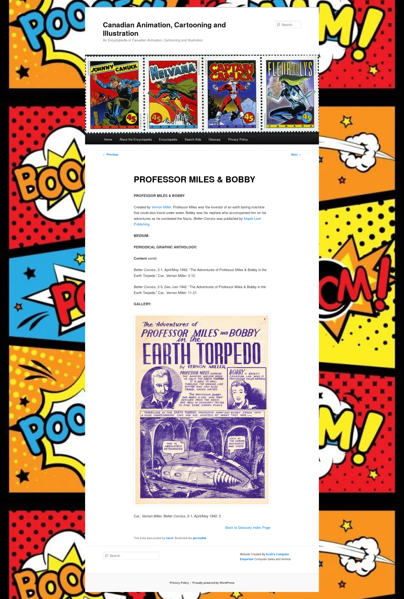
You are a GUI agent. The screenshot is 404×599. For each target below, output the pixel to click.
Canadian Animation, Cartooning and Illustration (164, 28)
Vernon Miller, (162, 206)
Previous (110, 154)
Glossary (215, 139)
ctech (169, 538)
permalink (199, 538)
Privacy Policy (238, 139)
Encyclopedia (168, 139)
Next (296, 154)
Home (108, 139)
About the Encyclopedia (135, 139)
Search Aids (193, 139)
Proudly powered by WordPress (213, 583)
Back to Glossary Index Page (247, 527)
